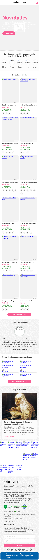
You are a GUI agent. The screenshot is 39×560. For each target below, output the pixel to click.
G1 (15, 190)
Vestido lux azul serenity (10, 182)
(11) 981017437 (10, 521)
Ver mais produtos (19, 314)
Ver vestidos (9, 33)
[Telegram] (30, 549)
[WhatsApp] (27, 549)
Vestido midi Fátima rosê (10, 224)
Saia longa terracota (9, 105)
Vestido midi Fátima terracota (12, 262)
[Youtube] (23, 549)
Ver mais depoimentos (19, 381)
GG (9, 113)
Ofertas (25, 75)
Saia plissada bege (8, 301)
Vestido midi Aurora (27, 262)
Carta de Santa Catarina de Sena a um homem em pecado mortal (18, 423)
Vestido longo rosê (26, 143)
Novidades (15, 75)
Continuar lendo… (9, 437)
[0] (36, 2)
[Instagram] (15, 549)
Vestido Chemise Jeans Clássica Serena (15, 143)
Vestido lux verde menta (28, 182)
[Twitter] (12, 549)
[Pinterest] (19, 549)
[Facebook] (8, 549)
